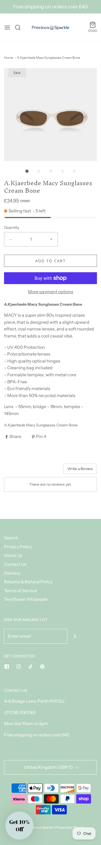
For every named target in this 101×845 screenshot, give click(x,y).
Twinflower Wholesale (26, 599)
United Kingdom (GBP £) (49, 767)
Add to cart (50, 260)
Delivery (12, 573)
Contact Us (15, 564)
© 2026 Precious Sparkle (35, 827)
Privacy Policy (18, 546)
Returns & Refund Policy (28, 581)
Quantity (11, 227)
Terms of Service (20, 590)
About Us (13, 555)
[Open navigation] (7, 27)
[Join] (74, 636)
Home (8, 58)
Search (11, 537)
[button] (50, 114)
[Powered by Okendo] (17, 470)
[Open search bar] (20, 27)
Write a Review (80, 468)
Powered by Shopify (69, 827)
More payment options (50, 291)
